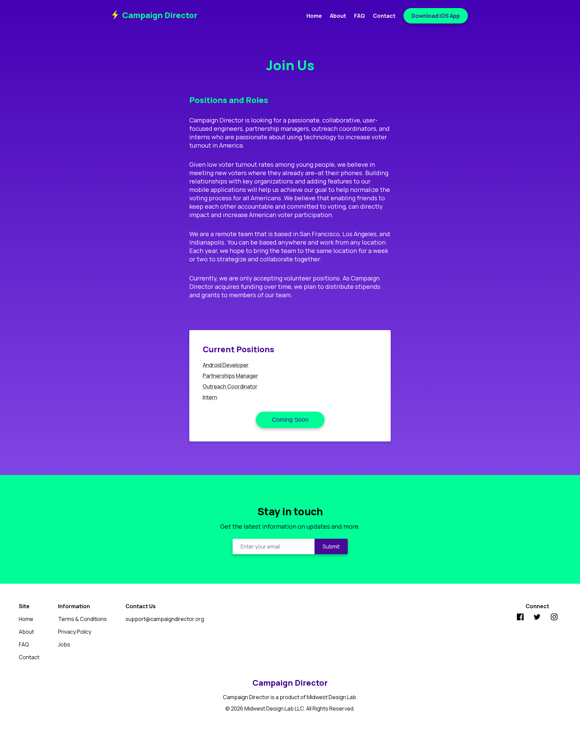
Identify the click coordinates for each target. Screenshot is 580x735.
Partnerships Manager (230, 375)
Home (314, 15)
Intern (210, 397)
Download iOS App (436, 15)
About (338, 15)
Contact (384, 15)
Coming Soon (290, 419)
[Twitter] (537, 617)
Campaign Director (159, 14)
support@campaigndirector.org (165, 619)
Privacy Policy (74, 631)
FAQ (359, 15)
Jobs (64, 644)
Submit (331, 546)
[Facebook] (520, 617)
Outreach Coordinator (230, 386)
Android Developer (226, 365)
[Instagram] (554, 618)
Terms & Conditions (82, 619)
